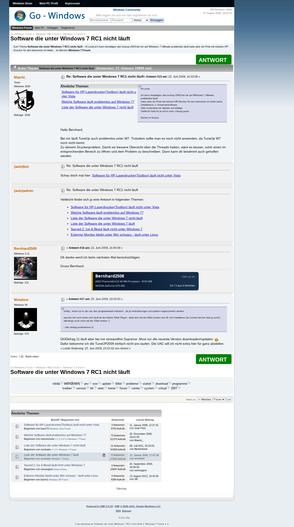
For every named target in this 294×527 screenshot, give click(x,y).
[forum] (129, 388)
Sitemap (121, 488)
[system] (156, 388)
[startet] (153, 383)
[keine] (117, 388)
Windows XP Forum (58, 480)
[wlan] (105, 388)
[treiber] (74, 388)
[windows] (82, 383)
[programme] (189, 383)
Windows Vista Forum (60, 429)
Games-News (60, 469)
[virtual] (168, 388)
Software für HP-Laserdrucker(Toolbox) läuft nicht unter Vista (136, 175)
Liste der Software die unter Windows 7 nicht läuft (97, 107)
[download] (170, 383)
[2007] (179, 388)
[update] (113, 383)
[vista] (61, 383)
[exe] (99, 383)
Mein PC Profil (49, 3)
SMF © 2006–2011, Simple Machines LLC (138, 506)
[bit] (95, 388)
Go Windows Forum (21, 34)
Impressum (72, 3)
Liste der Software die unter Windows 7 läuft (103, 223)
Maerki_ (20, 77)
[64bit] (123, 383)
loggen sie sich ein (114, 15)
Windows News (22, 3)
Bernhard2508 (25, 248)
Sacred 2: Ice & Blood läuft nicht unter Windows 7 (106, 229)
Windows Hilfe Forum (47, 34)
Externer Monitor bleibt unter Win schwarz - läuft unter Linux (114, 234)
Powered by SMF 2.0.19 (99, 506)
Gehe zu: (191, 399)
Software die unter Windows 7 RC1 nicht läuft (70, 38)
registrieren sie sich (145, 15)
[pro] (90, 383)
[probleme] (140, 383)
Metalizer (21, 300)
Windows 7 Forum (73, 34)
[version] (88, 388)
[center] (142, 388)
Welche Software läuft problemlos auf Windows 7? (98, 102)
